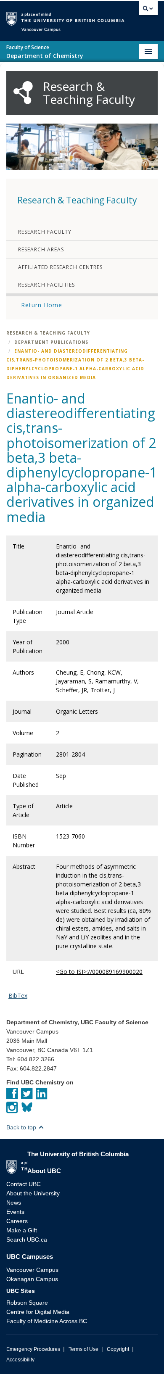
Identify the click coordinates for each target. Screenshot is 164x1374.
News (13, 1202)
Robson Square (27, 1302)
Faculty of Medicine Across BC (46, 1321)
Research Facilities (46, 284)
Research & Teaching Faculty (48, 333)
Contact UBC (23, 1184)
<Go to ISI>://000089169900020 (99, 972)
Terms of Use (83, 1349)
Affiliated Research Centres (60, 267)
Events (15, 1211)
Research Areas (41, 249)
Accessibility (20, 1360)
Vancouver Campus (32, 1269)
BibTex (17, 996)
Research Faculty (44, 231)
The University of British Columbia (130, 17)
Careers (17, 1221)
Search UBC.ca (26, 1239)
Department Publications (51, 342)
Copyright (118, 1349)
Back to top (22, 1127)
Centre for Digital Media (37, 1311)
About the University (33, 1193)
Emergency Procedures (33, 1349)
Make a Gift (21, 1230)
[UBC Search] (148, 10)
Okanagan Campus (32, 1279)
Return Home (41, 305)
